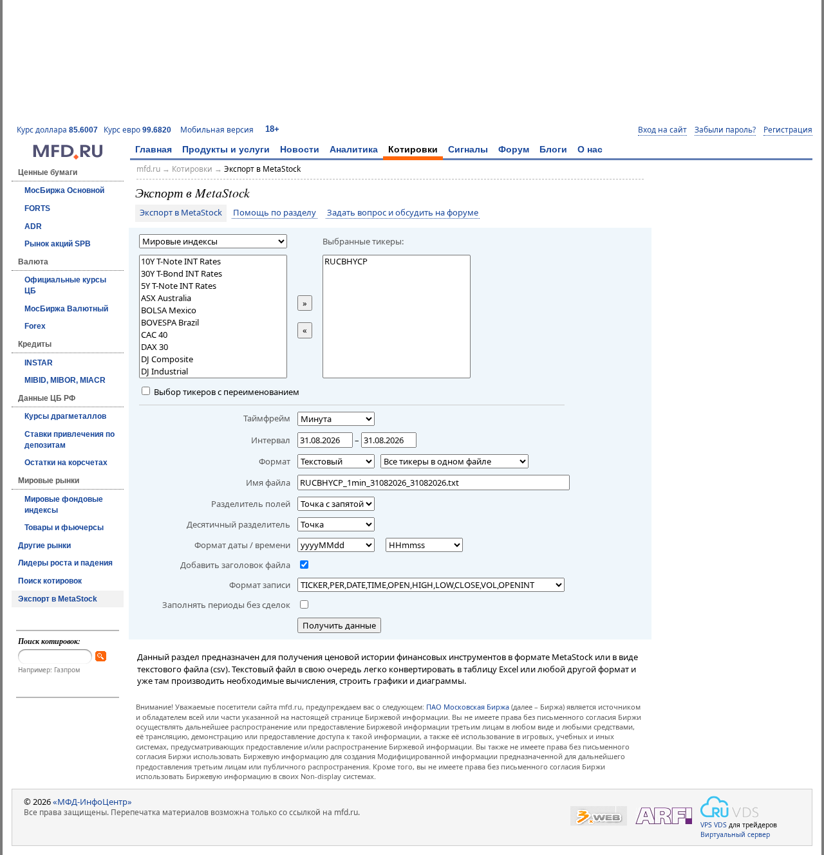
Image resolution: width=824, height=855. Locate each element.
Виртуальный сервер (735, 834)
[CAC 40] (213, 335)
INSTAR (38, 362)
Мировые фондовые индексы (63, 505)
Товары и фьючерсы (64, 527)
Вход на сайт (662, 130)
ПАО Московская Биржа (467, 707)
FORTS (37, 208)
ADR (33, 226)
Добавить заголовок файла (235, 565)
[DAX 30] (213, 347)
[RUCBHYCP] (396, 261)
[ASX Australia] (213, 298)
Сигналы (468, 149)
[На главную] (67, 156)
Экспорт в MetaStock (57, 598)
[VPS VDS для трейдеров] (729, 807)
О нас (590, 149)
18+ (272, 129)
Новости (299, 149)
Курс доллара (57, 129)
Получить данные (339, 625)
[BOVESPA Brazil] (213, 323)
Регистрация (787, 130)
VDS (720, 824)
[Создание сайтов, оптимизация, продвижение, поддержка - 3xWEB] (598, 816)
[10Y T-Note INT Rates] (213, 261)
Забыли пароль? (725, 130)
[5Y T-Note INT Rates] (213, 286)
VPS (706, 824)
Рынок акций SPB (57, 243)
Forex (35, 326)
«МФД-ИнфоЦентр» (92, 801)
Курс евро (137, 129)
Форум (513, 149)
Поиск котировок (50, 580)
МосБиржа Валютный (66, 308)
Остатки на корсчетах (66, 462)
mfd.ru (148, 168)
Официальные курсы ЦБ (65, 285)
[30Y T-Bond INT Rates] (213, 274)
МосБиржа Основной (64, 190)
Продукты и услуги (226, 149)
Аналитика (354, 149)
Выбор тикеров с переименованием (225, 392)
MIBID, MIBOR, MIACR (65, 380)
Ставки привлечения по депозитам (69, 440)
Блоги (553, 149)
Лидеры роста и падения (65, 562)
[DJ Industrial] (213, 371)
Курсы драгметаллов (65, 416)
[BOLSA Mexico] (213, 310)
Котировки (413, 149)
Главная (153, 149)
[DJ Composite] (213, 359)
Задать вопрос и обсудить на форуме (402, 213)
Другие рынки (44, 545)
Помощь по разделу (274, 213)
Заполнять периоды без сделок (226, 605)
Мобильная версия (217, 129)
